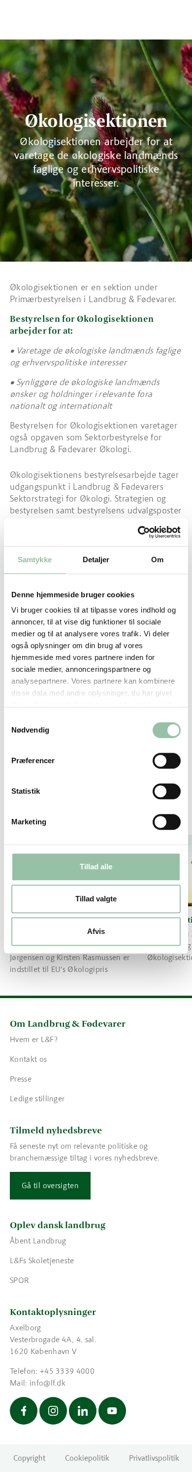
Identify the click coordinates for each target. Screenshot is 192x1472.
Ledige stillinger (37, 1098)
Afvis (96, 931)
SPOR (19, 1280)
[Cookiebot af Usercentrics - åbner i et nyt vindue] (138, 532)
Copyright (29, 1458)
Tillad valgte (96, 898)
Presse (21, 1079)
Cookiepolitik (87, 1458)
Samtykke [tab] (35, 559)
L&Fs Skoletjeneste (42, 1260)
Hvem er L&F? (34, 1039)
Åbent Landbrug (38, 1240)
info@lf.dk (47, 1383)
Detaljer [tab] (96, 559)
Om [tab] (157, 559)
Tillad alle (96, 866)
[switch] (167, 761)
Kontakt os (28, 1059)
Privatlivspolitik (154, 1458)
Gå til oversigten (50, 1185)
